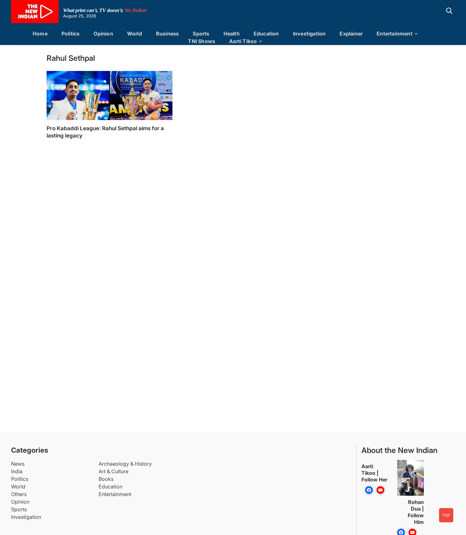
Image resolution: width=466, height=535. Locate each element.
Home (40, 33)
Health (231, 33)
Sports (201, 33)
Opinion (103, 33)
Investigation (309, 33)
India (17, 471)
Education (266, 33)
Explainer (351, 33)
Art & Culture (113, 471)
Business (167, 33)
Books (106, 479)
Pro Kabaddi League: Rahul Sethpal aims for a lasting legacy (105, 132)
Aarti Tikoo (243, 41)
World (134, 33)
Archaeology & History (125, 464)
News (17, 464)
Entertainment (394, 33)
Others (19, 494)
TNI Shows (201, 41)
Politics (70, 33)
